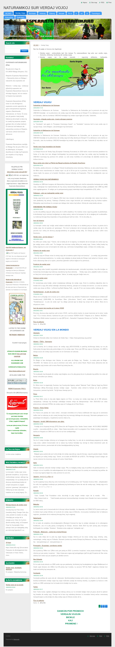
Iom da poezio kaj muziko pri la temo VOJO (48, 308)
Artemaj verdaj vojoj (40, 278)
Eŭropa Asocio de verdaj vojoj (16, 505)
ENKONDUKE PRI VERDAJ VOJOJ (45, 207)
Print (109, 2)
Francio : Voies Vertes (41, 408)
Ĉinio (35, 394)
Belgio (35, 355)
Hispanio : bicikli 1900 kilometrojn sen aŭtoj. (48, 421)
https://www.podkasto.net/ (17, 371)
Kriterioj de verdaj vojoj (41, 250)
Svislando (36, 573)
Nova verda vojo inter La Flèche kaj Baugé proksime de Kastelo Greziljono (59, 163)
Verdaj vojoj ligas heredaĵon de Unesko (47, 147)
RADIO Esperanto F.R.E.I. (17, 388)
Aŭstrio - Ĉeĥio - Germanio (42, 341)
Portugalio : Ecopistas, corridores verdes (47, 545)
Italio (35, 463)
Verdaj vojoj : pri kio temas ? (43, 237)
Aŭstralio (36, 333)
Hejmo (85, 2)
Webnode (16, 639)
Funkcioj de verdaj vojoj (41, 264)
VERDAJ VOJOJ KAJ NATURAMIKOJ (46, 179)
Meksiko (36, 504)
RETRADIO (13, 335)
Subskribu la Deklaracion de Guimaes (46, 105)
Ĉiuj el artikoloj (38, 322)
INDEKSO (21, 335)
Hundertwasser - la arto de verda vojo (46, 292)
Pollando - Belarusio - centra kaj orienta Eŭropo (50, 532)
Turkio (35, 587)
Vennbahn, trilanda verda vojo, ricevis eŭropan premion (52, 119)
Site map (94, 2)
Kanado (36, 490)
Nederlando (37, 518)
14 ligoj (8, 542)
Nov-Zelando (37, 559)
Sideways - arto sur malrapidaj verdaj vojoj (48, 193)
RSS (102, 2)
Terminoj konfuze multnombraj (16, 467)
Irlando (35, 449)
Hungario (36, 435)
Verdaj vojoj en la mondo (14, 585)
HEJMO (36, 45)
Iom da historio (38, 220)
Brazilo (35, 369)
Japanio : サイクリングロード (43, 477)
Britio (35, 380)
